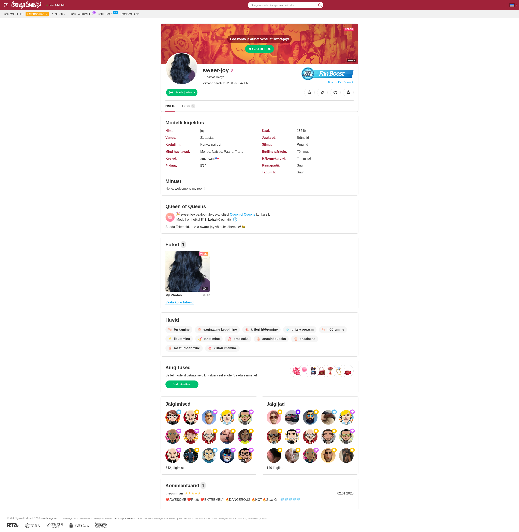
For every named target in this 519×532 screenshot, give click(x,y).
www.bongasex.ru (50, 518)
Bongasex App (130, 14)
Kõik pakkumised (82, 14)
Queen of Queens (242, 214)
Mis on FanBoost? (341, 82)
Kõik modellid (13, 14)
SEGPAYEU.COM (133, 518)
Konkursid (105, 14)
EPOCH (118, 518)
